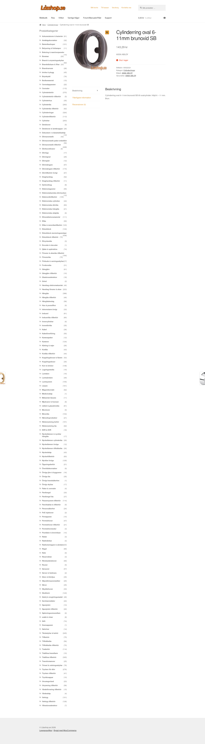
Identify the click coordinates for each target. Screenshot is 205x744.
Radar (44, 536)
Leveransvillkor (45, 730)
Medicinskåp (47, 393)
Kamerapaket (47, 337)
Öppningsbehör (48, 464)
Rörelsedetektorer (49, 561)
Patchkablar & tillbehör (51, 504)
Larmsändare (47, 377)
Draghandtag (47, 177)
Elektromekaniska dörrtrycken (54, 193)
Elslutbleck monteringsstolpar (54, 233)
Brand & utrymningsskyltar (53, 60)
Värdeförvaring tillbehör (51, 689)
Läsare (45, 386)
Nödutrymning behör (50, 422)
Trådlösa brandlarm (50, 653)
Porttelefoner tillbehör (51, 524)
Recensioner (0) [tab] (79, 104)
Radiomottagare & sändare (53, 545)
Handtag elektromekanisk (52, 285)
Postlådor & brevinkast (51, 532)
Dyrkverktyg (47, 185)
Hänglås (45, 293)
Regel (44, 549)
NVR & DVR (46, 430)
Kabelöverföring (48, 333)
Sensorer (45, 569)
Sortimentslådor (48, 601)
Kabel (44, 329)
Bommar (45, 56)
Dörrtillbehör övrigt (50, 173)
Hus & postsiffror (49, 305)
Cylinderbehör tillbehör (51, 96)
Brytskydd (46, 76)
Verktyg (45, 697)
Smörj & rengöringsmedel (52, 597)
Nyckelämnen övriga (50, 444)
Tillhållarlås (46, 641)
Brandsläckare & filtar (51, 64)
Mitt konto (94, 7)
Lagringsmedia (48, 369)
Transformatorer (48, 661)
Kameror (45, 341)
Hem (44, 25)
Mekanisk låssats (49, 398)
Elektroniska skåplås (50, 213)
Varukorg (115, 7)
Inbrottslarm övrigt (49, 309)
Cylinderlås (46, 104)
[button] (107, 32)
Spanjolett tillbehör (50, 609)
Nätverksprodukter (49, 418)
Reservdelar (47, 557)
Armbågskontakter (49, 40)
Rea (53, 17)
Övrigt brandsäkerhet (50, 480)
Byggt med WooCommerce (65, 730)
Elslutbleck (46, 229)
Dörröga (45, 153)
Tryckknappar (47, 677)
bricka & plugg (48, 72)
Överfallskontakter (49, 468)
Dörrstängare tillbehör (51, 169)
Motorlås (45, 414)
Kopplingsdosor (48, 361)
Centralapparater (49, 84)
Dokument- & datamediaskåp (53, 132)
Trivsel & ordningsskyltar (52, 665)
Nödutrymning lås (49, 426)
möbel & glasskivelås (50, 406)
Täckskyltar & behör (50, 633)
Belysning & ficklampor (51, 48)
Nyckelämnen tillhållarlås (52, 448)
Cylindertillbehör (49, 116)
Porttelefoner (47, 520)
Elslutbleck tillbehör (50, 237)
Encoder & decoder (50, 245)
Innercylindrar (47, 321)
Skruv (44, 585)
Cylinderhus (47, 100)
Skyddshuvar (47, 589)
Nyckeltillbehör (48, 456)
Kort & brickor (47, 365)
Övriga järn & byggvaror (51, 472)
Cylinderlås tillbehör (50, 108)
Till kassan (105, 7)
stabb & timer (47, 617)
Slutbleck (46, 593)
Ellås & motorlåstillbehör (52, 225)
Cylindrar (45, 120)
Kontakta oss (126, 7)
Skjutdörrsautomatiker (51, 581)
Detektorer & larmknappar (52, 128)
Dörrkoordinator (48, 148)
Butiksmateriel (48, 80)
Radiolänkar (47, 541)
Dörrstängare (47, 165)
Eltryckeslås (47, 241)
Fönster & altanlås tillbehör (53, 253)
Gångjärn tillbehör (49, 273)
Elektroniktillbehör (49, 197)
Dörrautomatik (48, 136)
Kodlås (45, 349)
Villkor (61, 17)
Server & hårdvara (49, 573)
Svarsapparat (47, 625)
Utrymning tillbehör (50, 685)
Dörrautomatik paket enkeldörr (54, 140)
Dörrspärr (46, 160)
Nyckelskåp (46, 452)
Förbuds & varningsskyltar (53, 261)
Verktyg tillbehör (48, 701)
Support (108, 17)
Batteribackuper (48, 44)
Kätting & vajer (48, 345)
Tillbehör (45, 637)
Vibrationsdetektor (49, 705)
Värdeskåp (46, 693)
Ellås (44, 221)
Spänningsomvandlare (51, 613)
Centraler (45, 88)
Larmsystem (47, 381)
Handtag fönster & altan (51, 289)
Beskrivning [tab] (77, 90)
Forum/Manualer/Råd (92, 17)
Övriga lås (46, 476)
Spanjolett (46, 605)
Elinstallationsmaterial (51, 217)
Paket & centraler (49, 488)
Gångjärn (46, 269)
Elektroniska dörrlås (50, 205)
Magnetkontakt (48, 390)
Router (45, 565)
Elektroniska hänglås (50, 209)
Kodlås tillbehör (48, 353)
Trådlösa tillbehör (49, 657)
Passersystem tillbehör (51, 500)
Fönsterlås (46, 257)
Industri (45, 313)
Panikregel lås (48, 496)
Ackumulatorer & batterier (52, 36)
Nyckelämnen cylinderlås (52, 440)
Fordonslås (46, 265)
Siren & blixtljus (48, 577)
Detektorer (46, 124)
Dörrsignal (46, 157)
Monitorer (46, 410)
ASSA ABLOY (127, 73)
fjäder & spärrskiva (49, 249)
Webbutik (43, 17)
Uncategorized (48, 681)
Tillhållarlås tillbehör (50, 645)
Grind (44, 281)
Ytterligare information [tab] (81, 97)
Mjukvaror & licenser (50, 402)
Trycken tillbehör (49, 673)
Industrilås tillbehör (50, 317)
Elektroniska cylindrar (51, 201)
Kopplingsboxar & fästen (52, 357)
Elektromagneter (48, 189)
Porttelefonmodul (49, 529)
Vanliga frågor (73, 17)
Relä (44, 553)
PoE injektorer (48, 512)
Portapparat (47, 516)
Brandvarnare (47, 68)
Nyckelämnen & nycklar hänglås (51, 435)
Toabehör (46, 649)
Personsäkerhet (48, 508)
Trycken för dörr (48, 669)
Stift (43, 621)
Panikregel (46, 492)
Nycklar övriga (48, 460)
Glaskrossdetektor (49, 277)
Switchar (45, 629)
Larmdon (45, 373)
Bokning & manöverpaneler (53, 52)
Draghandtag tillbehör (51, 181)
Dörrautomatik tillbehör (51, 144)
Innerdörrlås (47, 325)
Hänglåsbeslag (48, 301)
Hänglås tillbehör (49, 297)
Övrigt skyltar (47, 484)
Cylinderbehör (48, 92)
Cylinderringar (53, 25)
